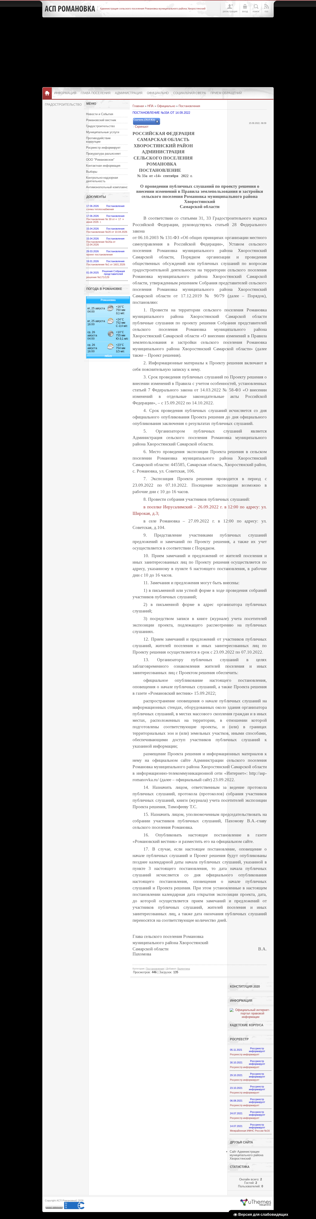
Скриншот (142, 126)
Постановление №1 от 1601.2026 (105, 264)
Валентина (183, 968)
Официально (166, 106)
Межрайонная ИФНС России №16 (250, 1130)
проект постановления (99, 254)
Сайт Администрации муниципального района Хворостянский (246, 1155)
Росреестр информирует (244, 1054)
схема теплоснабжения (100, 209)
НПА (150, 106)
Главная (138, 106)
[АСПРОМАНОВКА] (70, 8)
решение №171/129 (97, 277)
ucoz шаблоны (255, 1202)
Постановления (189, 106)
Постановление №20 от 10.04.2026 (106, 231)
